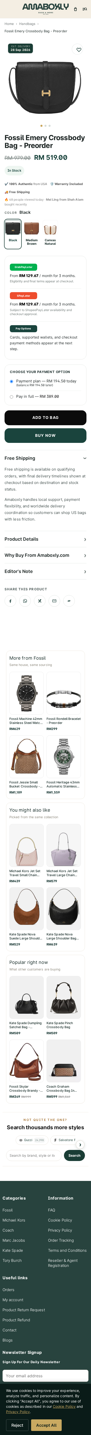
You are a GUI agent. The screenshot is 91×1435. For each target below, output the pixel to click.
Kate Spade (13, 1250)
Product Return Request (24, 1309)
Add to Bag (45, 417)
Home (9, 24)
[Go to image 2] (45, 126)
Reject (17, 1425)
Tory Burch (12, 1260)
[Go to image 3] (50, 126)
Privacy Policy (60, 1230)
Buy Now (45, 435)
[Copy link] (69, 601)
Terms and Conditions (67, 1250)
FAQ (51, 1210)
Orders (8, 1289)
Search (74, 1155)
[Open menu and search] (84, 9)
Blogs (8, 1340)
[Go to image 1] (41, 126)
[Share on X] (40, 601)
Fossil (8, 1210)
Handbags (27, 24)
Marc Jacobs (14, 1240)
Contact (10, 1330)
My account (13, 1299)
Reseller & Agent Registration (63, 1263)
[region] (45, 1140)
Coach (8, 1230)
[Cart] (75, 9)
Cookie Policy (60, 1220)
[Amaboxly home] (45, 9)
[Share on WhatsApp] (25, 601)
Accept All (46, 1425)
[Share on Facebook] (10, 601)
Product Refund (16, 1320)
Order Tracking (61, 1240)
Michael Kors (14, 1220)
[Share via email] (54, 601)
